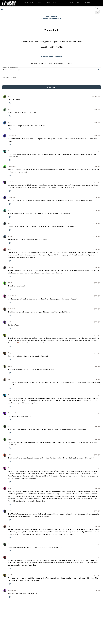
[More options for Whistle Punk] (97, 9)
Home (26, 3)
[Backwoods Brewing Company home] (11, 3)
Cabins (48, 3)
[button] (33, 3)
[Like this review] (10, 103)
